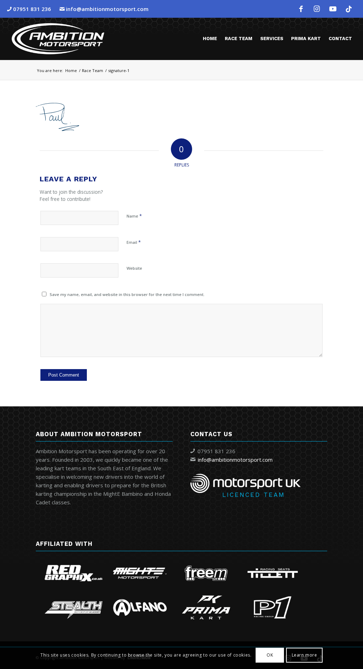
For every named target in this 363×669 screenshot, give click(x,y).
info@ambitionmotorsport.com (107, 8)
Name (134, 216)
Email (134, 242)
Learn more (304, 655)
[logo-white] (58, 38)
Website (134, 268)
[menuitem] (210, 38)
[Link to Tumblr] (349, 9)
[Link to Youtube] (333, 9)
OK (270, 655)
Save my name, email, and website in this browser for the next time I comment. (127, 294)
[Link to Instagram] (317, 9)
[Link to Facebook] (301, 9)
